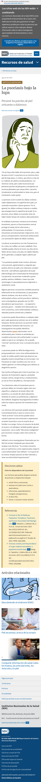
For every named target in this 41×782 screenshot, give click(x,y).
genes (15, 331)
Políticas (5, 688)
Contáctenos (6, 683)
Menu (36, 53)
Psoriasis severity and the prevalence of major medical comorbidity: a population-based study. (22, 546)
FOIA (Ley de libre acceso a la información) (17, 699)
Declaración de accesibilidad (12, 749)
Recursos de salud (17, 62)
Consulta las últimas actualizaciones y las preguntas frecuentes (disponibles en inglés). (20, 43)
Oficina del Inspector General (12, 759)
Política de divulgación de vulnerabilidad (16, 769)
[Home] (17, 53)
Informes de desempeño (10, 763)
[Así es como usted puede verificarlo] (20, 2)
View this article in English (11, 110)
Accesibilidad (6, 694)
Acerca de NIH (7, 746)
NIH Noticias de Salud (9, 71)
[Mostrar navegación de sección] (37, 62)
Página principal (7, 678)
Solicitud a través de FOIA (11, 753)
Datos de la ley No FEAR (10, 756)
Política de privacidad (9, 766)
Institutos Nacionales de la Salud (13, 723)
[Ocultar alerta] (37, 8)
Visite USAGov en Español (11, 778)
